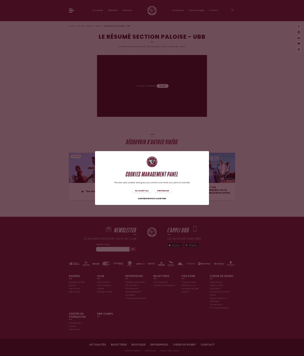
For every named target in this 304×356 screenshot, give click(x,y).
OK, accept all (142, 191)
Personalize (163, 191)
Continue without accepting (152, 198)
